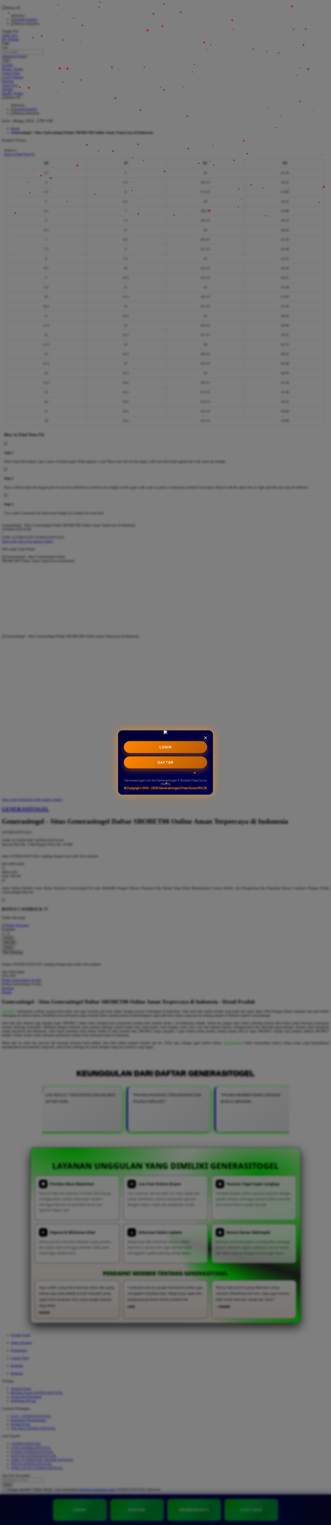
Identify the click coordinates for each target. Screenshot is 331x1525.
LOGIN (165, 747)
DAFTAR (166, 762)
